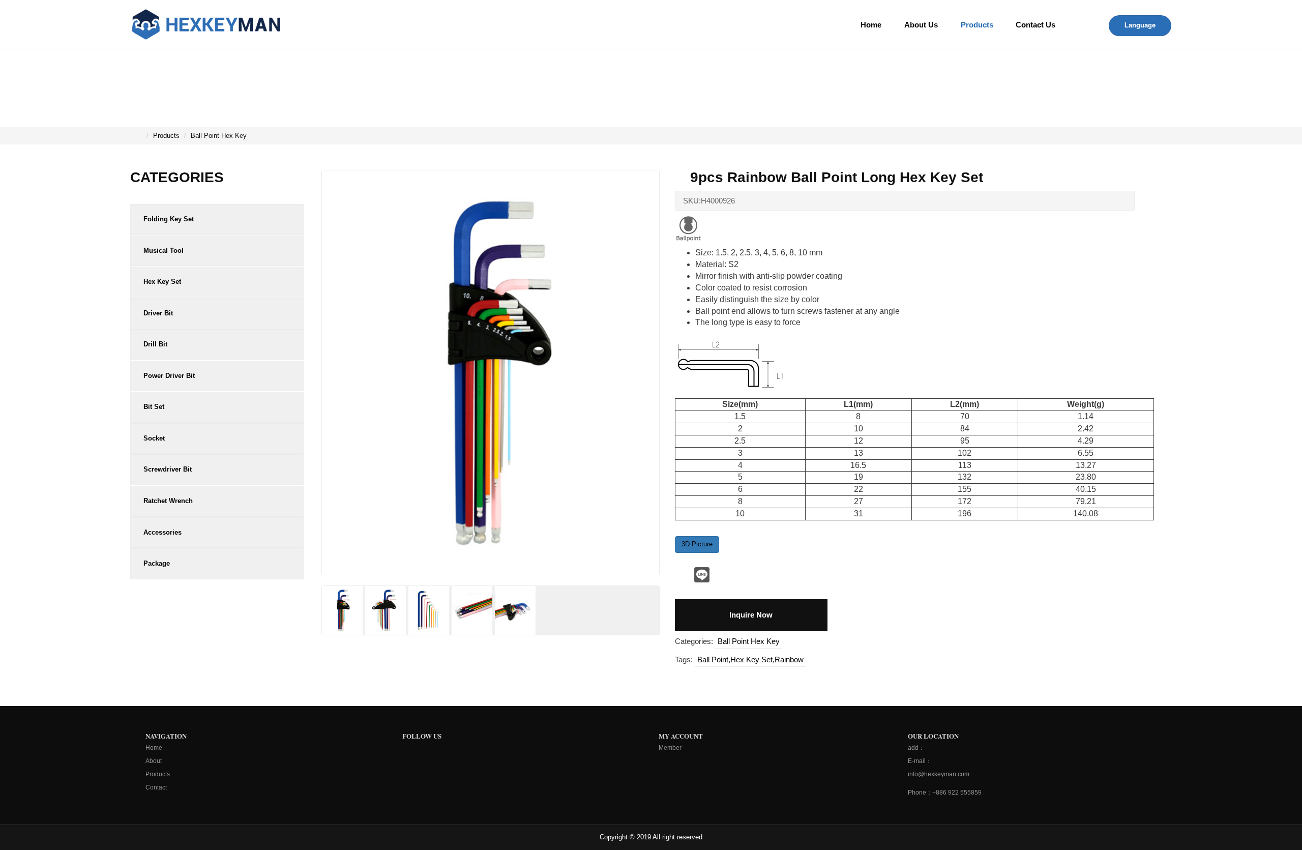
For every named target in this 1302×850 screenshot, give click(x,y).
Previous (302, 607)
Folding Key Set (168, 219)
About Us (921, 24)
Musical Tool (163, 250)
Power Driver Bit (169, 375)
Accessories (162, 532)
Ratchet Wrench (168, 501)
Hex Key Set (162, 281)
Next (679, 388)
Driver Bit (158, 313)
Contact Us (1035, 24)
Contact (156, 787)
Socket (154, 438)
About (153, 761)
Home (871, 24)
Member (670, 747)
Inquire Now (751, 614)
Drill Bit (155, 344)
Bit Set (153, 407)
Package (156, 563)
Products (977, 24)
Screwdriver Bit (167, 469)
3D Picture (697, 544)
